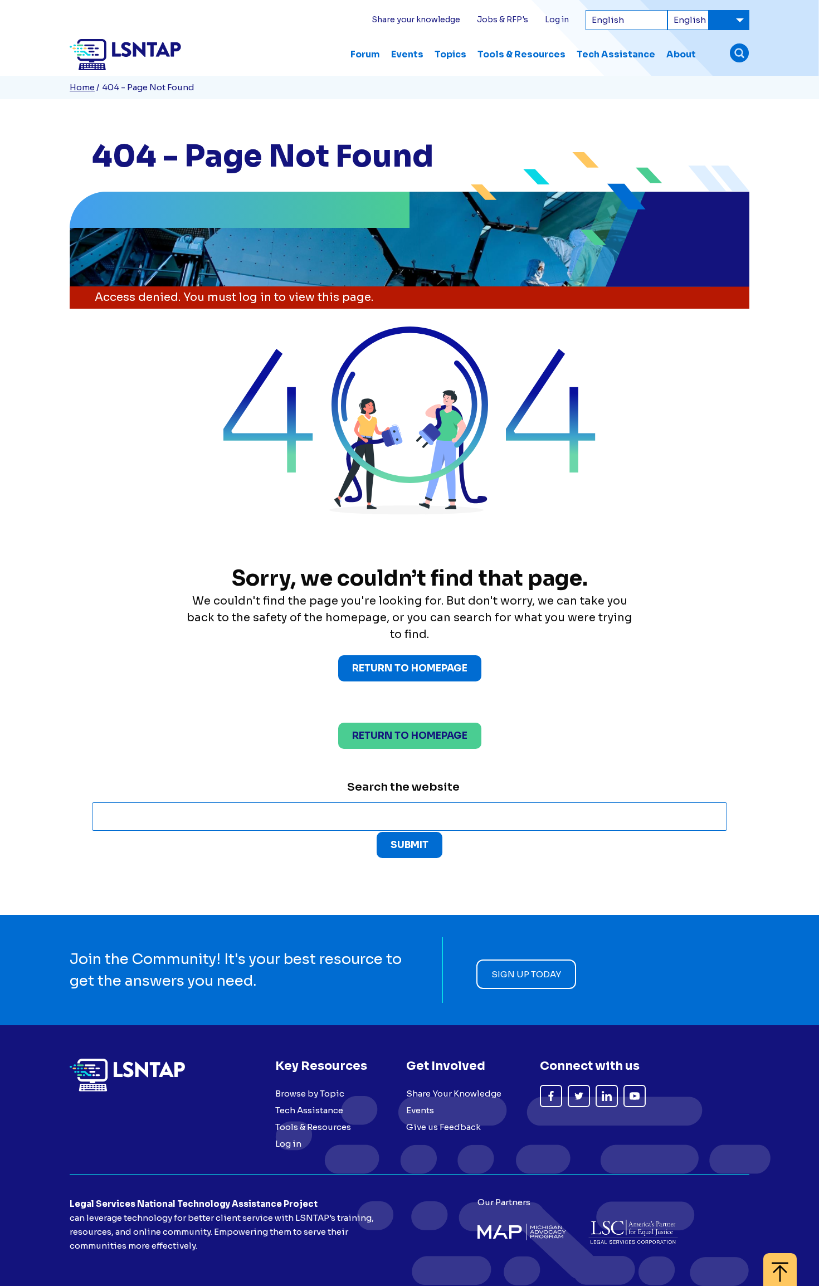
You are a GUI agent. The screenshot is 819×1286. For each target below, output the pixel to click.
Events (407, 54)
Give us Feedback (443, 1127)
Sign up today (526, 974)
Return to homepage (409, 736)
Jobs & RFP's (502, 19)
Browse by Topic (309, 1093)
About (681, 54)
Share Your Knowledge (453, 1093)
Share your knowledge (416, 19)
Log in (557, 19)
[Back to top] (780, 1264)
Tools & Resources (521, 54)
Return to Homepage (409, 668)
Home (82, 87)
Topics (450, 54)
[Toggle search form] (739, 54)
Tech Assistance (616, 54)
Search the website (403, 787)
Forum (365, 54)
